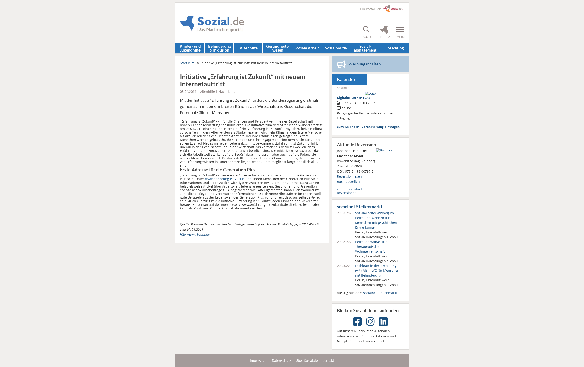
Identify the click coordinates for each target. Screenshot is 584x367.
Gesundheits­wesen (277, 48)
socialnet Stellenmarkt (360, 206)
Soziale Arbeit (307, 48)
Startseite (187, 63)
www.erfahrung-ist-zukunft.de (228, 179)
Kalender (346, 79)
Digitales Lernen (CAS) (354, 98)
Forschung (395, 48)
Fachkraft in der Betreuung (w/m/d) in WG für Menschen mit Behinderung (377, 270)
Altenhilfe (249, 48)
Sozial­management (365, 48)
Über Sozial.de (307, 360)
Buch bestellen (348, 181)
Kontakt (328, 360)
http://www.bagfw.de (195, 234)
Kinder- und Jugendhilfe (190, 48)
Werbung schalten (365, 64)
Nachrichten (228, 91)
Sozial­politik (336, 48)
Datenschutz (281, 360)
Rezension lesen (349, 176)
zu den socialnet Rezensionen (349, 191)
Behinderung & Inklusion (219, 48)
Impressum (258, 360)
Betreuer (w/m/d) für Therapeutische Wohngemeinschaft (371, 246)
